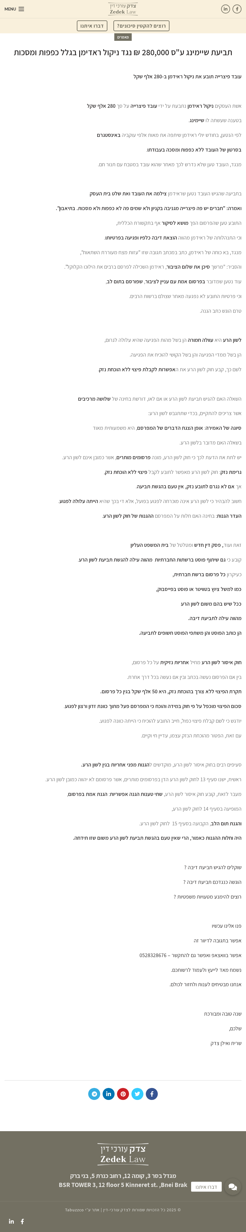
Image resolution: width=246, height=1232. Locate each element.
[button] (232, 1186)
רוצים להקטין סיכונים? (141, 26)
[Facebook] (237, 9)
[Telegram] (94, 1094)
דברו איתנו (92, 26)
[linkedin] (225, 9)
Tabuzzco (74, 1209)
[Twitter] (137, 1094)
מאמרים (123, 37)
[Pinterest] (123, 1094)
